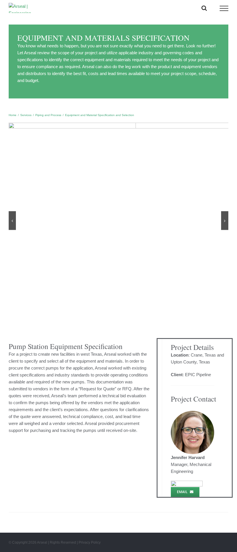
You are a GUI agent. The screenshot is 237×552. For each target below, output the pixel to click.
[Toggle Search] (204, 8)
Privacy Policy (90, 542)
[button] (12, 220)
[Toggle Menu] (224, 8)
